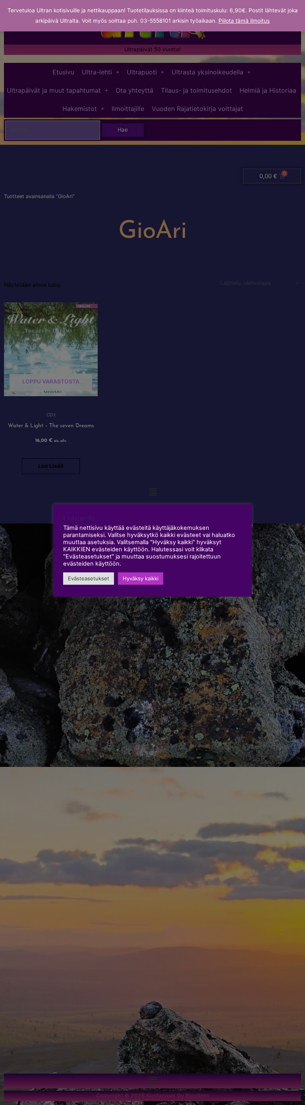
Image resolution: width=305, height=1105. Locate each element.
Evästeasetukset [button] (88, 578)
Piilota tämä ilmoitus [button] (244, 21)
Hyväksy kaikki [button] (140, 578)
